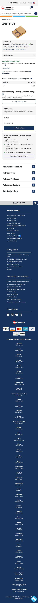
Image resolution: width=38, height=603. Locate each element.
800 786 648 (19, 457)
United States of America (20, 44)
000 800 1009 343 (19, 440)
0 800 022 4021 (19, 479)
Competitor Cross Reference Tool (16, 289)
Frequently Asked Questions (14, 238)
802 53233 (19, 390)
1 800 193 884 (19, 345)
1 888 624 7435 (19, 367)
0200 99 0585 (19, 552)
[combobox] (19, 13)
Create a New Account (13, 264)
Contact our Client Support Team (16, 215)
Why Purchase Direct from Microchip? (17, 259)
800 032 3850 (19, 574)
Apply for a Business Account (14, 267)
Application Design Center (14, 287)
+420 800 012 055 (19, 384)
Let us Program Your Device (14, 261)
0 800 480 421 (19, 485)
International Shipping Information (16, 226)
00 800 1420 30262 (19, 569)
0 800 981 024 (19, 535)
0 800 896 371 (19, 513)
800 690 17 (19, 490)
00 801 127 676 (19, 563)
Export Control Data (12, 294)
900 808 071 (19, 546)
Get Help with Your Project (14, 223)
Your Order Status (11, 218)
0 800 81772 (19, 530)
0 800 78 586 (19, 356)
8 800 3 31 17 (19, 395)
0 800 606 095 (19, 524)
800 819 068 (19, 507)
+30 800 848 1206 (19, 418)
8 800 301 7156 (19, 518)
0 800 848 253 (19, 558)
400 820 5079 (19, 373)
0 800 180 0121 (19, 412)
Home (4, 19)
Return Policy (10, 228)
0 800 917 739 (19, 401)
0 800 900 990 (19, 406)
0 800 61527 (19, 474)
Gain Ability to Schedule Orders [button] (19, 156)
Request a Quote (20, 102)
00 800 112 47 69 (19, 502)
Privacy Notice (10, 233)
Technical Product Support (14, 299)
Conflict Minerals (11, 292)
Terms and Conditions (13, 231)
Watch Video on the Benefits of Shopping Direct (18, 255)
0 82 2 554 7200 (19, 541)
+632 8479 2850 (19, 462)
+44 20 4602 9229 (19, 591)
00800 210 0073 (19, 362)
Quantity (6, 117)
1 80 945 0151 (19, 451)
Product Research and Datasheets (16, 284)
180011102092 (19, 496)
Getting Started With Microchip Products (18, 281)
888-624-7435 (14, 3)
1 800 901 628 (19, 446)
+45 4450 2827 (19, 434)
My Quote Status (11, 220)
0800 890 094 (19, 378)
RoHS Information (12, 297)
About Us (9, 269)
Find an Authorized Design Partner (16, 302)
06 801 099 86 (19, 429)
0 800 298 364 (19, 350)
